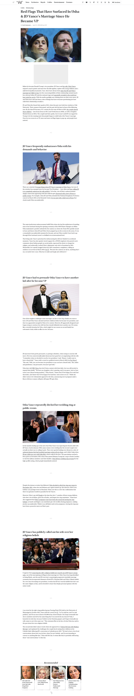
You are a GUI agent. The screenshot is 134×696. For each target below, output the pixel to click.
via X (46, 249)
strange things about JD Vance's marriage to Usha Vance (53, 187)
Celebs (49, 2)
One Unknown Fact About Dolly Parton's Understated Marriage (58, 684)
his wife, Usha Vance (69, 86)
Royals (43, 2)
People (40, 495)
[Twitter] (90, 2)
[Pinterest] (97, 2)
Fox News (73, 360)
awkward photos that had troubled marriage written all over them (43, 452)
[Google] (105, 2)
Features (69, 2)
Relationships (30, 8)
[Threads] (101, 2)
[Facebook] (83, 2)
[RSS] (109, 2)
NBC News (35, 368)
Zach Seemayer (26, 25)
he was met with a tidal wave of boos (62, 198)
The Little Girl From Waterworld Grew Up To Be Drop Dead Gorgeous (27, 684)
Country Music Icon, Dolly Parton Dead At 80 (43, 682)
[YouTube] (86, 2)
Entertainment (59, 2)
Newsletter (117, 2)
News (27, 2)
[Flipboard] (94, 2)
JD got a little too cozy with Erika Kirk (34, 454)
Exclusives (35, 2)
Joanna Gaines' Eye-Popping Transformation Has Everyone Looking (74, 684)
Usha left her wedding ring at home (63, 459)
